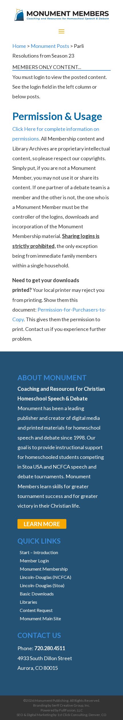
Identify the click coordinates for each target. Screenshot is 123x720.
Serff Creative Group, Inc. (71, 705)
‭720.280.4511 (49, 648)
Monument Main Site (40, 618)
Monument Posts (50, 46)
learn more (42, 523)
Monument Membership (44, 568)
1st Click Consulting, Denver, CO (81, 715)
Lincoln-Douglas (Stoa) (42, 585)
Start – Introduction (39, 552)
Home (19, 46)
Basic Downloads (37, 593)
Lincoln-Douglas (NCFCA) (45, 577)
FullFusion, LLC (71, 710)
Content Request (36, 610)
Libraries (28, 602)
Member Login (34, 560)
